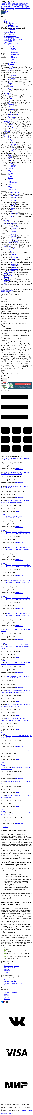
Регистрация (8, 275)
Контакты (7, 280)
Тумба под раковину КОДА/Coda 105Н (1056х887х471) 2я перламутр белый (15, 487)
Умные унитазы (13, 233)
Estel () (15, 347)
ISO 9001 (7, 995)
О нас (5, 282)
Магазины (3, 12)
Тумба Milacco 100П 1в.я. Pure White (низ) (18, 750)
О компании (4, 989)
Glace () (12, 349)
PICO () (26, 358)
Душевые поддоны (10, 138)
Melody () (13, 354)
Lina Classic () (12, 352)
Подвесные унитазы (14, 230)
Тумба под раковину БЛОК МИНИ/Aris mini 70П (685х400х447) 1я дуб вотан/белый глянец (16, 517)
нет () (5, 326)
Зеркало (13, 75)
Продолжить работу (7, 1113)
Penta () (18, 358)
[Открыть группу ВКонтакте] (2, 1002)
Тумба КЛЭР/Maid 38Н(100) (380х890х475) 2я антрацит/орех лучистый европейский (16, 663)
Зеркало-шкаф (14, 77)
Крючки (13, 267)
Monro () (13, 356)
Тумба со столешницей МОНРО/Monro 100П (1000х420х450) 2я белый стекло (15, 691)
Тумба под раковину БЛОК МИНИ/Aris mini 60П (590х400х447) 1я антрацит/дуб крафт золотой (15, 646)
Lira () (21, 352)
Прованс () (16, 367)
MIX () (30, 354)
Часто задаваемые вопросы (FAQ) (14, 983)
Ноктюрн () (7, 367)
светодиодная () (21, 323)
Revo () (18, 360)
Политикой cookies (26, 1110)
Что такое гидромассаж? (15, 4)
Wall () (27, 363)
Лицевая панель (13, 162)
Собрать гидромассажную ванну (17, 5)
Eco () (24, 345)
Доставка (7, 970)
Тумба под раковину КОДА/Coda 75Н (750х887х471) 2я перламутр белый (15, 473)
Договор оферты (9, 985)
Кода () (18, 365)
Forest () (23, 347)
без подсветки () (8, 323)
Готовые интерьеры (11, 37)
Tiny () (13, 363)
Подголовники (12, 182)
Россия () (6, 373)
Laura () (11, 351)
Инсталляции (15, 236)
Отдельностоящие (13, 28)
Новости (6, 994)
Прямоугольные (12, 23)
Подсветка (14, 213)
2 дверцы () (13, 306)
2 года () (6, 377)
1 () (4, 296)
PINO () (11, 360)
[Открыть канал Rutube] (4, 1002)
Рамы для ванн (9, 153)
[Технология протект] (16, 385)
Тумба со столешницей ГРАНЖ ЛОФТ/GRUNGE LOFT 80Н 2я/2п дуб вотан (14, 719)
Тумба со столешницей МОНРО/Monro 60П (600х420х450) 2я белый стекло (15, 705)
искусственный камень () (21, 330)
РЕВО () (25, 367)
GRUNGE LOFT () (23, 349)
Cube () (19, 344)
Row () (25, 360)
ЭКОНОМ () (21, 368)
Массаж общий (13, 198)
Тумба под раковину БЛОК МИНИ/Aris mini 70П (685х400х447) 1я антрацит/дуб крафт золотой (15, 549)
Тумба (13, 48)
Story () (20, 361)
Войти (6, 273)
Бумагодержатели (16, 253)
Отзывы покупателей (10, 992)
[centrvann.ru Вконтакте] (16, 1036)
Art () (20, 342)
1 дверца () (7, 304)
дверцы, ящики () (18, 299)
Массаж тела (13, 201)
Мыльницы (14, 269)
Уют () (12, 368)
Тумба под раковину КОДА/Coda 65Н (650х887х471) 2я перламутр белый (15, 459)
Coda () (12, 344)
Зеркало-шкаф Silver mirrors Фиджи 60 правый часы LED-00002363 (15, 677)
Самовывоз (7, 972)
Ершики (13, 265)
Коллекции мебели (11, 40)
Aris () (13, 342)
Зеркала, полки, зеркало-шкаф (10, 71)
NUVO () (10, 358)
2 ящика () (13, 308)
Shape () (12, 361)
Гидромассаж (8, 2)
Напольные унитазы (14, 227)
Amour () (6, 342)
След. (7, 827)
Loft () (28, 352)
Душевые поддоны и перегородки (8, 134)
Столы (10, 85)
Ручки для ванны (10, 186)
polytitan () (7, 330)
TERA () (6, 363)
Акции (6, 277)
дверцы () (6, 299)
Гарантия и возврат (10, 981)
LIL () (26, 351)
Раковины (11, 123)
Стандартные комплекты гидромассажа (15, 194)
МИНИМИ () (27, 365)
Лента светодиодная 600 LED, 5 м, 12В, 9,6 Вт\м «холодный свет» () (15, 319)
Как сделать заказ (9, 967)
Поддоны (14, 150)
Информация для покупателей (10, 977)
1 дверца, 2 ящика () (19, 304)
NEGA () (22, 356)
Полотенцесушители (14, 242)
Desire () (27, 344)
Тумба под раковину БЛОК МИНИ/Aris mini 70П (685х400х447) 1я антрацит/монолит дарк (16, 532)
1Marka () (7, 338)
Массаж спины (13, 204)
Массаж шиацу (13, 207)
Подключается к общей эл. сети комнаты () (16, 335)
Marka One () (17, 338)
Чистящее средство (11, 271)
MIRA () (23, 354)
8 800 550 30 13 (5, 1004)
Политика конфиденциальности (13, 980)
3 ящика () (22, 308)
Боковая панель (13, 165)
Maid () (5, 354)
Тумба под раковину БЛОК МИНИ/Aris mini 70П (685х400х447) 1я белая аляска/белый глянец (15, 615)
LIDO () (19, 351)
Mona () (5, 356)
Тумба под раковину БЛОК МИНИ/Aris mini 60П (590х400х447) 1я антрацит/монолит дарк (16, 598)
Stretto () (27, 361)
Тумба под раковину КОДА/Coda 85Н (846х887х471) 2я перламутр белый (15, 501)
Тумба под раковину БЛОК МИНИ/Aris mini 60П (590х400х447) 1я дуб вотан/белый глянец (16, 565)
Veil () (20, 363)
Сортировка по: (5, 456)
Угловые (10, 25)
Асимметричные (13, 26)
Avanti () (27, 342)
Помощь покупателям (7, 963)
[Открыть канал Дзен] (7, 1002)
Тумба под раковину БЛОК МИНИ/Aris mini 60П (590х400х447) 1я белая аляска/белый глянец (15, 582)
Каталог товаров (3, 15)
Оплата (6, 969)
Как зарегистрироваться (11, 966)
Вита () (10, 365)
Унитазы (10, 225)
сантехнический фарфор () (20, 332)
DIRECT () (16, 345)
